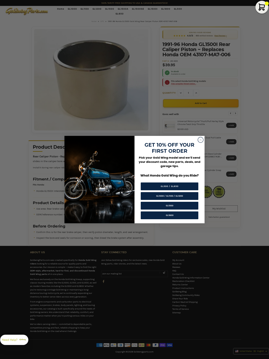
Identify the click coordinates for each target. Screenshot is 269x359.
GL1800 (169, 215)
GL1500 (169, 205)
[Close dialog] (200, 140)
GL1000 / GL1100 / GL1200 (169, 196)
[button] (14, 340)
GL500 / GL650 (169, 186)
